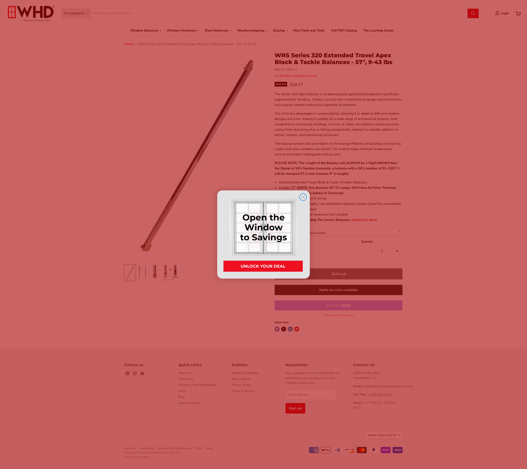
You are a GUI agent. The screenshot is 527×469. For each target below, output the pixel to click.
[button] (263, 234)
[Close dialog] (303, 197)
